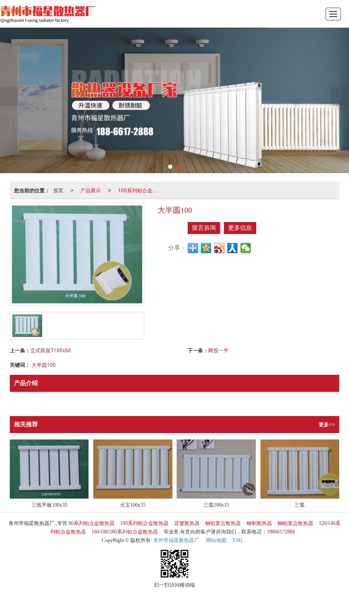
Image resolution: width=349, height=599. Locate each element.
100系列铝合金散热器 (141, 190)
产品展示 (90, 190)
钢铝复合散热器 (223, 523)
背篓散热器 (187, 523)
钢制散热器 (259, 523)
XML (237, 540)
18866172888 (281, 532)
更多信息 (240, 228)
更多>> (327, 425)
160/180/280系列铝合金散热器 (125, 532)
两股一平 (218, 350)
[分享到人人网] (232, 248)
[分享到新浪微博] (219, 248)
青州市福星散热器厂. (176, 540)
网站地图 (216, 540)
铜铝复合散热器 (295, 523)
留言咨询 (204, 228)
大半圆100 (43, 364)
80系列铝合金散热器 (91, 523)
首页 (58, 190)
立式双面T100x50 (50, 350)
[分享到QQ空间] (206, 248)
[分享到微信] (245, 248)
